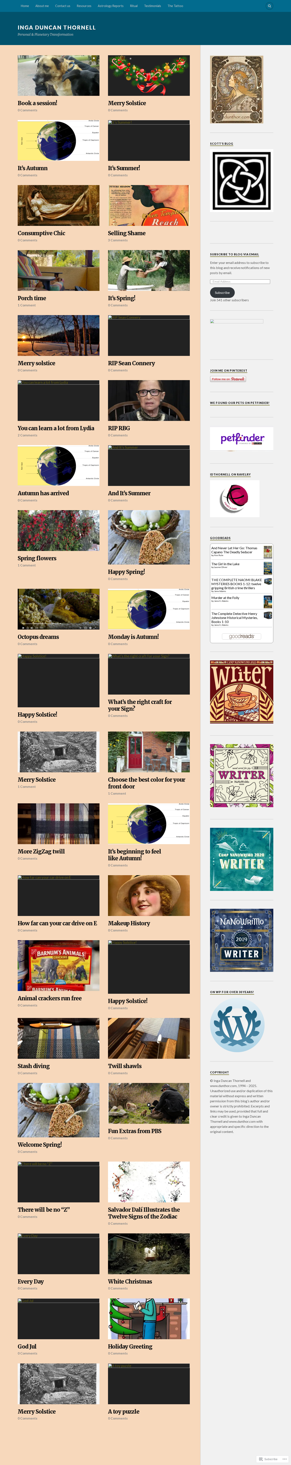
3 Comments (118, 240)
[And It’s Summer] (149, 465)
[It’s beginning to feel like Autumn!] (149, 823)
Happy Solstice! (37, 715)
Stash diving (34, 1066)
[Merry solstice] (58, 335)
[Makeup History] (149, 895)
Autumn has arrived (43, 493)
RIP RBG (119, 428)
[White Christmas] (149, 1253)
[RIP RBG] (149, 400)
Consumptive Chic (41, 233)
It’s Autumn (33, 168)
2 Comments (27, 435)
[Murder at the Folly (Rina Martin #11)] (268, 608)
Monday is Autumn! (133, 637)
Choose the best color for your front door (146, 783)
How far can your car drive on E (57, 923)
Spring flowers (37, 558)
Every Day (31, 1281)
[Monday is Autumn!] (149, 609)
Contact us (62, 6)
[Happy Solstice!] (58, 680)
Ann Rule (218, 555)
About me (42, 6)
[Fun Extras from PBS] (149, 1103)
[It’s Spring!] (149, 270)
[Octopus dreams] (58, 609)
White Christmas (130, 1281)
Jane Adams (220, 591)
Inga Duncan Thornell (57, 27)
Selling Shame (127, 233)
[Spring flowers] (58, 530)
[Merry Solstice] (149, 75)
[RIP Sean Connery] (149, 335)
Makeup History (129, 923)
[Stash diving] (58, 1038)
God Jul (27, 1346)
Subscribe (222, 292)
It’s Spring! (121, 298)
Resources (84, 6)
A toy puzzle (123, 1411)
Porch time (32, 298)
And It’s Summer (129, 493)
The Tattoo (175, 6)
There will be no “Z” (44, 1210)
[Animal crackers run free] (58, 965)
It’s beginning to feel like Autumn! (134, 855)
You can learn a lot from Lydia (56, 428)
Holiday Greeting (130, 1346)
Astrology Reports (111, 6)
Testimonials (152, 6)
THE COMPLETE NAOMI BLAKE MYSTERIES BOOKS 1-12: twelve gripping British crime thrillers (236, 584)
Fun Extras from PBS (134, 1131)
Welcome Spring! (40, 1145)
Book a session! (37, 103)
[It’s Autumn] (58, 140)
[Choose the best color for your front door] (149, 752)
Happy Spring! (126, 572)
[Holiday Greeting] (149, 1318)
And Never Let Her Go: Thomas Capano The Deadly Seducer (234, 550)
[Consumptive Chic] (58, 205)
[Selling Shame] (149, 205)
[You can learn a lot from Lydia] (58, 400)
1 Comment (27, 305)
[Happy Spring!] (149, 537)
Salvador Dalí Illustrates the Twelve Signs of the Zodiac (144, 1213)
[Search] (269, 6)
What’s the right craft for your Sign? (140, 705)
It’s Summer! (124, 168)
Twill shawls (124, 1066)
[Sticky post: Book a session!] (94, 58)
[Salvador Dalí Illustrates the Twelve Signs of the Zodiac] (149, 1182)
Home (25, 6)
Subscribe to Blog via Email (234, 254)
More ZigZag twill (41, 851)
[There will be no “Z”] (58, 1182)
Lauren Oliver (220, 567)
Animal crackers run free (50, 998)
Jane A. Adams (221, 601)
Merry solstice (36, 363)
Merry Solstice (127, 103)
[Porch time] (58, 270)
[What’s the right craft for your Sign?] (149, 674)
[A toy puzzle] (149, 1383)
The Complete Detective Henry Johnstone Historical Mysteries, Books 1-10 (234, 617)
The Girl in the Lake (225, 564)
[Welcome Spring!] (58, 1110)
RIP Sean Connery (131, 363)
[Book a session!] (58, 75)
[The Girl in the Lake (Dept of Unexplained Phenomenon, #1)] (268, 573)
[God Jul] (58, 1318)
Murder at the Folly (225, 598)
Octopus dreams (38, 637)
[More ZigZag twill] (58, 823)
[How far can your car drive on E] (58, 895)
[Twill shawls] (149, 1038)
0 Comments (27, 110)
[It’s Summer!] (149, 140)
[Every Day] (58, 1253)
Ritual (134, 6)
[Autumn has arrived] (58, 465)
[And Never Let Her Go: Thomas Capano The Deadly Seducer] (268, 557)
